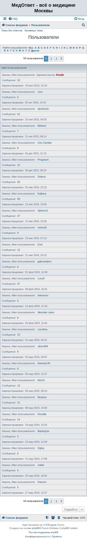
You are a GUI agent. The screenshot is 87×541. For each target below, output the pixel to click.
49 (18, 199)
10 (18, 80)
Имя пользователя (13, 68)
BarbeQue (43, 431)
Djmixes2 (43, 210)
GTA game (51, 525)
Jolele (41, 465)
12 (18, 249)
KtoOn (41, 380)
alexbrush (43, 108)
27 (18, 215)
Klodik (60, 74)
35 (18, 182)
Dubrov (42, 176)
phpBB (35, 528)
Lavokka (42, 329)
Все (31, 47)
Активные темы (34, 30)
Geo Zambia (45, 142)
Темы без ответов (11, 30)
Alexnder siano (46, 312)
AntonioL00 (44, 363)
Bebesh (42, 125)
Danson (42, 482)
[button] (61, 58)
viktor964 (43, 346)
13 (18, 385)
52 (18, 114)
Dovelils (42, 414)
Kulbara (42, 193)
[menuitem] (13, 19)
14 (18, 419)
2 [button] (51, 58)
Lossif (41, 278)
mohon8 (42, 227)
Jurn (40, 91)
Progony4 (43, 159)
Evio (40, 244)
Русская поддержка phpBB (43, 532)
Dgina (41, 448)
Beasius (42, 397)
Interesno (43, 295)
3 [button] (56, 58)
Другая (35, 50)
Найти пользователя (15, 47)
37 (18, 283)
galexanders (45, 261)
